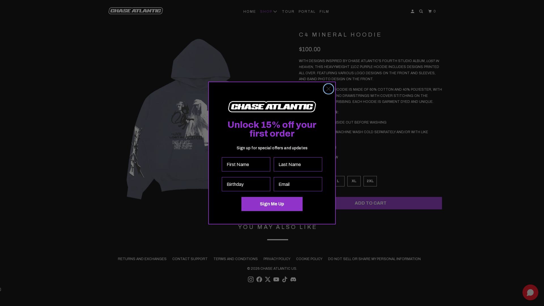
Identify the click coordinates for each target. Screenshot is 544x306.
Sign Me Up (272, 203)
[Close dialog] (328, 89)
